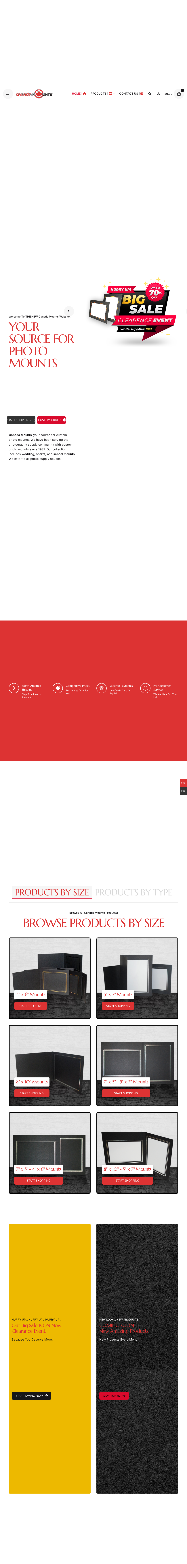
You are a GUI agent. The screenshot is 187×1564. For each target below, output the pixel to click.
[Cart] (179, 94)
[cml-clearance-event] (130, 311)
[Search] (150, 94)
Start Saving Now (29, 1396)
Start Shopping (19, 420)
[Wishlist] (158, 94)
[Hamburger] (8, 94)
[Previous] (69, 311)
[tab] (52, 898)
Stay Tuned (111, 1396)
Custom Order (49, 420)
